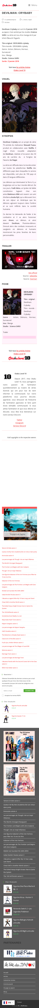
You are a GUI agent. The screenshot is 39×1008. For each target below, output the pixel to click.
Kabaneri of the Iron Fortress (11, 581)
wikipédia (33, 276)
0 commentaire (10, 20)
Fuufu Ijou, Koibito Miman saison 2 (12, 642)
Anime (7, 22)
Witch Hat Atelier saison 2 (10, 668)
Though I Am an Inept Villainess (11, 571)
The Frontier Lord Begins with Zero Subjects (15, 567)
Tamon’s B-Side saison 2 (9, 548)
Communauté (8, 984)
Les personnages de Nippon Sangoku (13, 627)
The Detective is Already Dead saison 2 (13, 635)
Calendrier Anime (9, 980)
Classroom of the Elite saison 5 (11, 639)
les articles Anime (23, 67)
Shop (5, 992)
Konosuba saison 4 (8, 555)
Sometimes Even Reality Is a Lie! (12, 616)
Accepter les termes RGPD (13, 695)
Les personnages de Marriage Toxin (13, 658)
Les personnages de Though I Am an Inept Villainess (18, 559)
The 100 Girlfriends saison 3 (10, 612)
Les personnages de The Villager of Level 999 (15, 646)
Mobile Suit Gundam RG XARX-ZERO (13, 591)
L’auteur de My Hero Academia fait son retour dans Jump (19, 552)
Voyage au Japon (9, 988)
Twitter (19, 420)
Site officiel (32, 273)
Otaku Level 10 (19, 70)
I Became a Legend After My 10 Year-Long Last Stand (18, 598)
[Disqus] (19, 476)
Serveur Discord (19, 426)
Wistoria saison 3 (7, 650)
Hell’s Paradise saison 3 (9, 631)
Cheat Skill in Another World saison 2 (13, 602)
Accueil (6, 972)
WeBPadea (24, 1006)
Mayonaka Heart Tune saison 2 (11, 620)
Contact (19, 1002)
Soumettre (29, 690)
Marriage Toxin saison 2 (9, 654)
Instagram (19, 423)
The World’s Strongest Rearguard (12, 563)
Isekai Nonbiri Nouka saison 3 (11, 595)
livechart (33, 279)
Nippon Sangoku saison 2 (10, 623)
